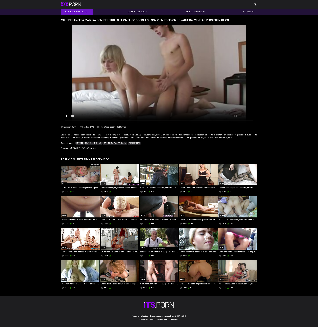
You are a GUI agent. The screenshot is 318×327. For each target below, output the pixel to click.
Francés (79, 143)
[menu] (255, 4)
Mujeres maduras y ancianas (114, 143)
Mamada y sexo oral (93, 143)
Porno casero (134, 143)
